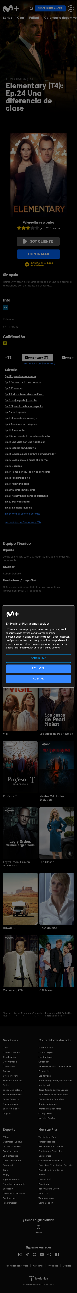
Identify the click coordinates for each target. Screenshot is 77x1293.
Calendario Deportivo (14, 1193)
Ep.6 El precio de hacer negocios (24, 406)
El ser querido (45, 1047)
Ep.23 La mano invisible (18, 507)
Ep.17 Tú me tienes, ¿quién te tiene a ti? (27, 471)
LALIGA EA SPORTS (12, 1146)
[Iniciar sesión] (71, 8)
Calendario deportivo (60, 18)
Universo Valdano (12, 1160)
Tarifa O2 (43, 1193)
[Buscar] (31, 8)
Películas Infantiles (12, 1080)
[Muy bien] (37, 228)
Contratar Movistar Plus (50, 1160)
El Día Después (10, 1156)
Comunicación (45, 1203)
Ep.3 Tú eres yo (13, 388)
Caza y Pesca (45, 1113)
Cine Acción (9, 1066)
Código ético (44, 1156)
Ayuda (39, 1232)
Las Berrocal (44, 1076)
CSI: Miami (46, 990)
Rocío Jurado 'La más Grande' (53, 1090)
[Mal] (23, 228)
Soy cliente (41, 241)
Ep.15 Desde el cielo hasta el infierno (26, 459)
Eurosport (8, 1188)
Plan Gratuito (45, 1179)
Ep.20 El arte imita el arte (20, 489)
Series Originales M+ (13, 1090)
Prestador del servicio (17, 1265)
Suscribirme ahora (50, 8)
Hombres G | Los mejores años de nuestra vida (55, 1083)
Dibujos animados (47, 1104)
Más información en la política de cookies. (38, 647)
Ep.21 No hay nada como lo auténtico (26, 495)
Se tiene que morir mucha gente (54, 1066)
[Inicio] (11, 8)
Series (7, 18)
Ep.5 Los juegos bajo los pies (21, 400)
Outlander (43, 1061)
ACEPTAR (38, 678)
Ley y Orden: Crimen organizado (16, 863)
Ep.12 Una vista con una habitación (25, 441)
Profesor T (10, 796)
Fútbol (34, 18)
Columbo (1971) (13, 990)
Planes (41, 1174)
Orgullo (6, 1113)
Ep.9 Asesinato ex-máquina (21, 423)
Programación (10, 1203)
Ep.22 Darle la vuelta (17, 501)
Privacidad (53, 1265)
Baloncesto (8, 1165)
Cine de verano (11, 1076)
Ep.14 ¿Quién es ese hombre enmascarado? (30, 453)
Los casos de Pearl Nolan (56, 733)
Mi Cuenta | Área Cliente (50, 1146)
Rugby (6, 1174)
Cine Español (9, 1057)
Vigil (5, 733)
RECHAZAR (38, 668)
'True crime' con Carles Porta (53, 1094)
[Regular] (28, 228)
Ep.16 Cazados (13, 465)
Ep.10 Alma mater (15, 430)
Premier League (11, 1151)
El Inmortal (44, 1071)
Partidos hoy (9, 1198)
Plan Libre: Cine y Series (50, 1170)
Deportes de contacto (14, 1184)
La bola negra (45, 1052)
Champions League (12, 1141)
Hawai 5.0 (9, 928)
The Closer (46, 862)
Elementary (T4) (37, 357)
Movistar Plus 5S (46, 1118)
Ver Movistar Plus (47, 1137)
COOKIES (67, 1265)
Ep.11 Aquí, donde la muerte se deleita (27, 436)
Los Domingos (45, 1057)
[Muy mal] (19, 228)
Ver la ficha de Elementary (39, 363)
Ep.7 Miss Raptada (15, 411)
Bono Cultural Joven (48, 1188)
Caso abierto (48, 928)
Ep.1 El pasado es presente (20, 376)
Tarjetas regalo (46, 1198)
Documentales (10, 1104)
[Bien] (32, 228)
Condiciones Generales (50, 1151)
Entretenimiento (11, 1108)
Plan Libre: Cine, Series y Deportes (55, 1165)
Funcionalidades (46, 1141)
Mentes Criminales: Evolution (52, 798)
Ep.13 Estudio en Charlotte (20, 447)
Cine (20, 18)
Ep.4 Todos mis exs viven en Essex (24, 394)
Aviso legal (38, 1265)
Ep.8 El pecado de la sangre (21, 417)
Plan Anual (43, 1184)
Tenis (5, 1170)
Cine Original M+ (11, 1052)
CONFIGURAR (39, 658)
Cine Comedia (10, 1061)
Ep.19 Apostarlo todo (17, 483)
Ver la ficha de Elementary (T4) (23, 522)
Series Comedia (11, 1099)
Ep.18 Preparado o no (17, 477)
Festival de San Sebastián (51, 1099)
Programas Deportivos (49, 1108)
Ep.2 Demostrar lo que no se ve (23, 382)
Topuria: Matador (11, 1179)
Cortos (6, 1071)
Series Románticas (12, 1094)
